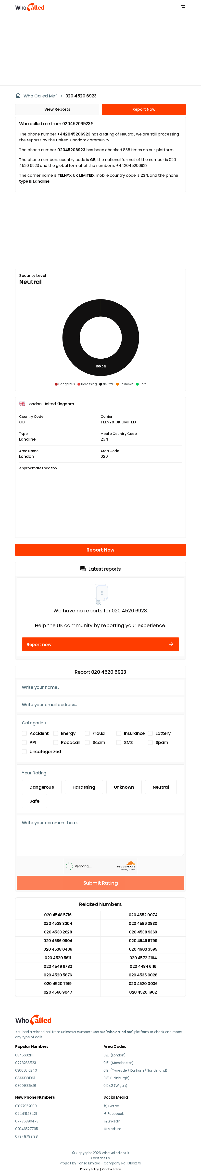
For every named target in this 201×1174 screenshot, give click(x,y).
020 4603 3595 (143, 949)
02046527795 (26, 1128)
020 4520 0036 (143, 983)
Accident (39, 733)
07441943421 (26, 1113)
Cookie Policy (111, 1169)
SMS (128, 742)
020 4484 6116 (143, 966)
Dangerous (41, 787)
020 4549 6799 (143, 941)
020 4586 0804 (57, 941)
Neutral (161, 787)
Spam (162, 742)
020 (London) (114, 1055)
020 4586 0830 (143, 923)
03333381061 (25, 1078)
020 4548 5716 (58, 915)
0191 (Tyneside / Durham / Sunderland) (135, 1070)
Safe (34, 801)
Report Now (143, 109)
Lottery (163, 733)
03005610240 (26, 1070)
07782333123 (25, 1062)
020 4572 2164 (143, 958)
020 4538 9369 (143, 932)
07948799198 (26, 1136)
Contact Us (100, 1158)
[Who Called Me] (30, 7)
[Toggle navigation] (183, 7)
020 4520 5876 (58, 975)
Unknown (124, 787)
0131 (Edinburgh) (116, 1078)
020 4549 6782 (58, 966)
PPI (33, 742)
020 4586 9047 (58, 992)
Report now (39, 644)
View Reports (57, 109)
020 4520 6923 (81, 96)
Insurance (134, 733)
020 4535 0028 (143, 975)
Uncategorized (45, 751)
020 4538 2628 (58, 932)
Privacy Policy (89, 1169)
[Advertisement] (97, 49)
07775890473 (26, 1121)
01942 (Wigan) (115, 1085)
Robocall (70, 742)
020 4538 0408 (57, 949)
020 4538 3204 (58, 923)
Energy (68, 733)
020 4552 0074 (143, 915)
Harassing (84, 787)
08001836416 (25, 1085)
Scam (99, 742)
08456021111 (24, 1055)
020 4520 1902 (143, 992)
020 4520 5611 (58, 958)
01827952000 (26, 1106)
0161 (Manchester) (118, 1062)
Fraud (99, 733)
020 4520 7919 (58, 983)
